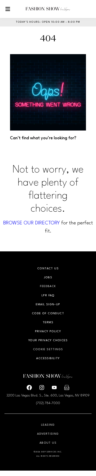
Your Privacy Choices (48, 340)
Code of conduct (48, 313)
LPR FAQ (48, 295)
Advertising (48, 433)
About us (48, 442)
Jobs (48, 277)
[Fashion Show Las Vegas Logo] (48, 9)
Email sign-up (48, 304)
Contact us (48, 268)
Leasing (48, 424)
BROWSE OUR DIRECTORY (31, 223)
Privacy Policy (48, 331)
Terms (48, 322)
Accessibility (48, 358)
